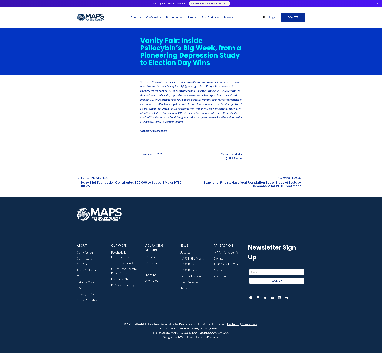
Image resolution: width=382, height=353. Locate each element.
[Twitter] (265, 297)
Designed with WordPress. (178, 337)
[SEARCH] (264, 17)
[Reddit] (286, 297)
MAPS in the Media (231, 153)
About (134, 17)
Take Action (208, 17)
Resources (172, 17)
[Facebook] (251, 297)
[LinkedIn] (279, 297)
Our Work (152, 17)
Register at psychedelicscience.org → (209, 3)
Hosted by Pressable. (207, 337)
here (164, 130)
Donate (293, 17)
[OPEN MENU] (140, 17)
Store (227, 17)
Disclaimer (233, 324)
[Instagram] (258, 297)
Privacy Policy (249, 324)
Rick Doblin (235, 158)
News (190, 17)
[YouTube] (272, 297)
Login (272, 17)
